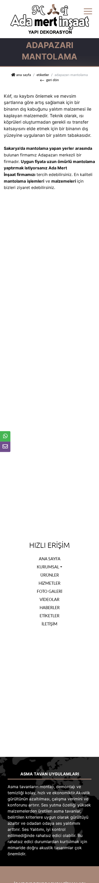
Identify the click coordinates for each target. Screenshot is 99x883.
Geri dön (52, 79)
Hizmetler (49, 583)
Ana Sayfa (49, 559)
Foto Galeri (49, 591)
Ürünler (49, 575)
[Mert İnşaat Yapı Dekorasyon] (49, 18)
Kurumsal (48, 567)
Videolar (49, 599)
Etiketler (43, 74)
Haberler (50, 607)
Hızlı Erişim (49, 545)
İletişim (49, 624)
